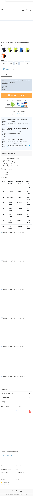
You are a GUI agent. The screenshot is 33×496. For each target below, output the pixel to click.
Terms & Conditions (6, 469)
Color (2, 46)
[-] (2, 74)
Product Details (8, 153)
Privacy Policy (20, 466)
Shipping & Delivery (21, 472)
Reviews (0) (6, 389)
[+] (10, 74)
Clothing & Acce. (21, 114)
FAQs (17, 469)
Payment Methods (6, 472)
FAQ (4, 402)
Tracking (18, 475)
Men (28, 114)
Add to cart (18, 95)
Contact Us (4, 479)
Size (2, 60)
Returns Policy (5, 475)
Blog (17, 479)
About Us (5, 397)
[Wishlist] (26, 10)
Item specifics (7, 393)
